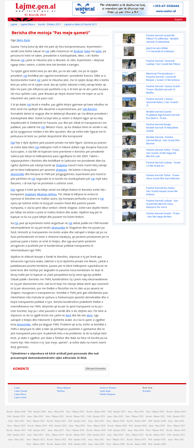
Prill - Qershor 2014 (96, 435)
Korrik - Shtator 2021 (56, 421)
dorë (68, 315)
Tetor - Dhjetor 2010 (36, 444)
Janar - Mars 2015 (35, 435)
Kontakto (147, 391)
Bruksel (78, 51)
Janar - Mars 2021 (96, 421)
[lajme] (35, 7)
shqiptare (61, 170)
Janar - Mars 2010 (96, 444)
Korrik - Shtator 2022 (155, 416)
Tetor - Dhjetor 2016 (75, 430)
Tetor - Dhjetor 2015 (155, 430)
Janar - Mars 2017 (56, 430)
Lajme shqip (105, 391)
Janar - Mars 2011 (176, 440)
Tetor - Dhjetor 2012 (36, 440)
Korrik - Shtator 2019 (37, 426)
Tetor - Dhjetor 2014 (54, 435)
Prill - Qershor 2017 (37, 430)
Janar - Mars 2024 (35, 416)
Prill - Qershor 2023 (96, 416)
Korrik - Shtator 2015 (176, 430)
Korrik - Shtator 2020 (136, 421)
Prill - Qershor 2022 (176, 416)
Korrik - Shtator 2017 (16, 430)
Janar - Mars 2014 (115, 435)
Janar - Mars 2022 (16, 421)
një (47, 51)
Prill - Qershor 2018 (138, 426)
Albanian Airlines (47, 194)
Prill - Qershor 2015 (16, 435)
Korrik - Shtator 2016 (96, 430)
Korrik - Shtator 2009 (136, 444)
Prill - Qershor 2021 (77, 421)
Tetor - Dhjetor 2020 (115, 421)
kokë (87, 51)
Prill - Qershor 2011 (157, 440)
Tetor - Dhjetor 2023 (54, 416)
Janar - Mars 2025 (136, 412)
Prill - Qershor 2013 (176, 435)
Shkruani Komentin (96, 368)
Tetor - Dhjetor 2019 (16, 426)
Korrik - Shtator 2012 (56, 440)
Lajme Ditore (28, 24)
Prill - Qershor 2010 (77, 444)
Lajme (14, 24)
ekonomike (17, 174)
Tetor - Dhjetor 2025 (75, 412)
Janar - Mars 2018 (157, 426)
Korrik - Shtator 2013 (155, 435)
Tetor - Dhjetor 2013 (134, 435)
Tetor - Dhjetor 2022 (134, 416)
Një (13, 142)
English (178, 19)
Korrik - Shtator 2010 (56, 444)
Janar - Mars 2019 (77, 426)
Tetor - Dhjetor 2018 (96, 426)
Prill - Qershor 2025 (117, 412)
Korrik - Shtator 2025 (96, 412)
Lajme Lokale (20, 397)
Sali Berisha (90, 109)
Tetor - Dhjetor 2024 (155, 412)
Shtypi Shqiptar (64, 388)
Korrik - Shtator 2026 (16, 412)
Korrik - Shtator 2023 (75, 416)
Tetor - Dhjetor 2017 (176, 426)
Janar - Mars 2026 (56, 412)
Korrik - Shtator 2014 (75, 435)
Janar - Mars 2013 (16, 440)
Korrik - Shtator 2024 (176, 412)
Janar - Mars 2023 (115, 416)
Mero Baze (23, 40)
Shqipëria (61, 165)
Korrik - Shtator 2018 (117, 426)
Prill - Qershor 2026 (37, 412)
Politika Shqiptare (107, 394)
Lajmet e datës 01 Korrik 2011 (80, 24)
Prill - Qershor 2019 (58, 426)
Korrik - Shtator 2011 (49, 24)
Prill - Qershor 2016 (117, 430)
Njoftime (61, 391)
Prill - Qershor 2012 (77, 440)
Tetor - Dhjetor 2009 (115, 444)
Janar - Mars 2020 (176, 421)
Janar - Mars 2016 (136, 430)
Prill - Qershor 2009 (157, 444)
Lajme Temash (20, 391)
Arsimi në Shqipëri (108, 388)
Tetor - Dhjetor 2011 (115, 440)
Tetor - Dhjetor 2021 (36, 421)
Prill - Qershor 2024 (16, 416)
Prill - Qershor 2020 (157, 421)
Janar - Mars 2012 (96, 440)
